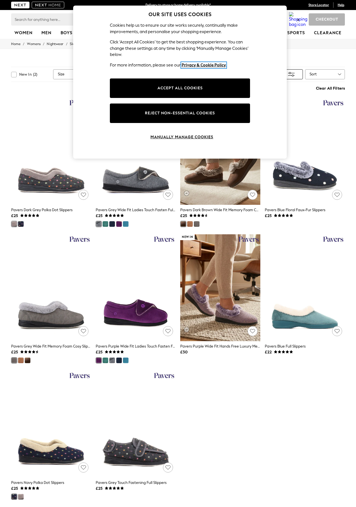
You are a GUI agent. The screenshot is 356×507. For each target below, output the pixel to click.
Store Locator (318, 5)
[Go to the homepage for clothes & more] (20, 5)
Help (341, 5)
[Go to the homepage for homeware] (48, 5)
